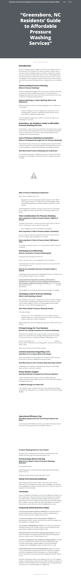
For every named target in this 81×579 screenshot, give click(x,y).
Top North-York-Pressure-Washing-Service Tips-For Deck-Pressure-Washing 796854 (34, 2)
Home (64, 1)
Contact (70, 1)
